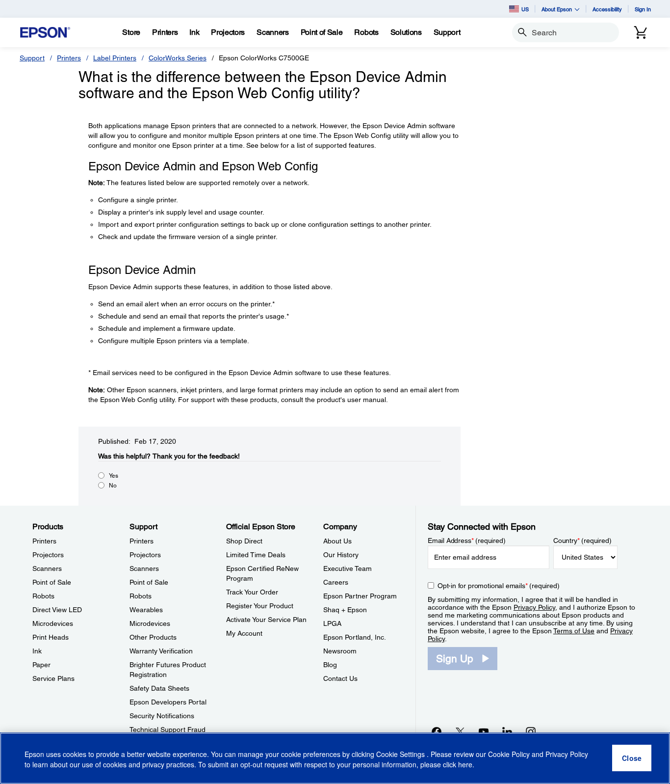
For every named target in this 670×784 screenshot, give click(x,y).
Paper (41, 665)
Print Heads (50, 637)
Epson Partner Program (360, 596)
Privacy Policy (534, 607)
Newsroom (340, 651)
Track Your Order (252, 592)
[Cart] (640, 32)
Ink (37, 651)
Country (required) (582, 540)
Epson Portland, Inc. (354, 637)
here (465, 765)
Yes (113, 475)
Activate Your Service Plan (266, 619)
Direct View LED (57, 610)
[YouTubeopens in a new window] (483, 731)
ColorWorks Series (177, 58)
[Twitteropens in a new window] (460, 731)
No (113, 485)
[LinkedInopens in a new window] (507, 731)
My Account (244, 633)
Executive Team (347, 568)
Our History (341, 555)
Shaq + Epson (345, 610)
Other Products (153, 637)
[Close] (631, 758)
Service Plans (53, 678)
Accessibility (607, 9)
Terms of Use (573, 631)
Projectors (48, 555)
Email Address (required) (467, 540)
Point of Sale (51, 582)
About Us (337, 541)
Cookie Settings (401, 754)
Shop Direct (244, 541)
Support (32, 58)
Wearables (146, 610)
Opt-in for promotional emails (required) (499, 586)
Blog (330, 665)
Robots (43, 596)
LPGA (332, 623)
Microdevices (52, 623)
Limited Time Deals (255, 555)
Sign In (643, 9)
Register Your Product (259, 606)
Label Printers (114, 58)
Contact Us (340, 678)
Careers (335, 582)
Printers (69, 58)
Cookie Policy (509, 754)
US (525, 9)
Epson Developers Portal (167, 702)
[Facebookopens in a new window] (436, 731)
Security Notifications (161, 716)
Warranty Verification (161, 651)
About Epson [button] (556, 9)
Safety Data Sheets (159, 688)
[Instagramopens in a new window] (531, 731)
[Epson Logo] (45, 33)
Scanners (47, 568)
